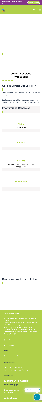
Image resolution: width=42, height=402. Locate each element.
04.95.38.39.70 (10, 345)
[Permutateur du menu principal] (39, 9)
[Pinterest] (11, 381)
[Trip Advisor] (21, 381)
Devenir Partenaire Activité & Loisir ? (17, 370)
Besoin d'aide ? (32, 390)
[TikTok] (18, 381)
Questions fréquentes (11, 356)
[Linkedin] (8, 381)
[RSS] (14, 381)
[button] (33, 2)
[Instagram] (27, 381)
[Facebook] (5, 381)
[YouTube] (24, 381)
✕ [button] (39, 389)
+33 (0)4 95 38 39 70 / (17, 1)
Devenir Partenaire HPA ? (13, 368)
